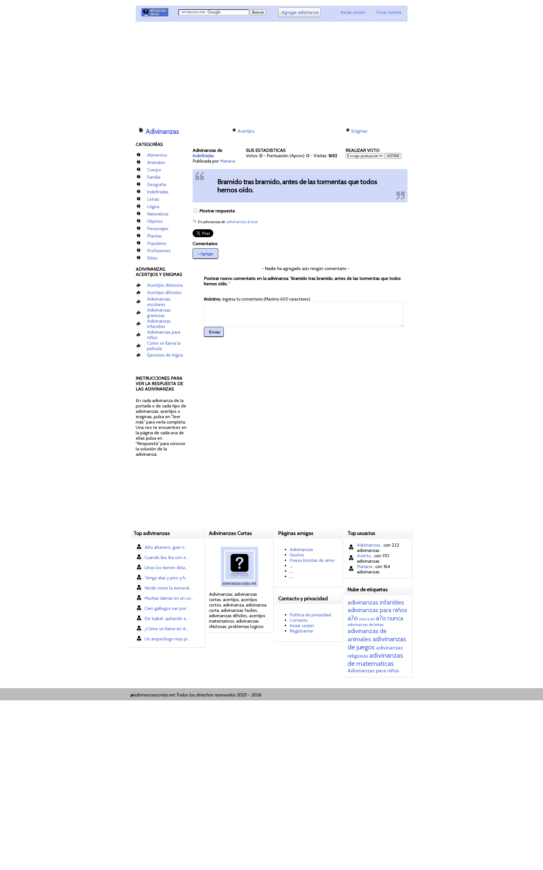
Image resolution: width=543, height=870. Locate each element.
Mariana (227, 161)
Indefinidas (158, 192)
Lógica (153, 206)
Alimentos (157, 155)
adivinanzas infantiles (376, 602)
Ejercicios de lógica (165, 355)
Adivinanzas (162, 131)
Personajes (158, 228)
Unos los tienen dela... (166, 567)
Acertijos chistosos (165, 285)
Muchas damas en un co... (169, 598)
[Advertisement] (238, 72)
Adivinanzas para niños (373, 671)
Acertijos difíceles (164, 292)
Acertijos (246, 131)
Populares (157, 243)
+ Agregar (205, 253)
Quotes (297, 555)
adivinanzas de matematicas (375, 659)
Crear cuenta (388, 12)
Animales (156, 162)
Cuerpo (154, 169)
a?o (353, 618)
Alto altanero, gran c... (166, 547)
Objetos (155, 221)
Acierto (364, 555)
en (372, 618)
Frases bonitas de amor (312, 560)
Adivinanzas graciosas (159, 312)
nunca (364, 618)
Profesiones (159, 250)
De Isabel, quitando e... (167, 618)
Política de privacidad (310, 615)
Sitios (152, 258)
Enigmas (359, 131)
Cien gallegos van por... (167, 608)
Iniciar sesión (353, 12)
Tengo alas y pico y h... (166, 577)
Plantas (154, 236)
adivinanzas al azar (242, 221)
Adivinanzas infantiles (159, 323)
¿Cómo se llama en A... (166, 628)
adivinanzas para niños (377, 610)
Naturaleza (157, 214)
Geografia (156, 184)
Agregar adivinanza (299, 12)
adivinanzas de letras (366, 624)
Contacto (299, 620)
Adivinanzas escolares (159, 301)
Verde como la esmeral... (168, 588)
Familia (153, 177)
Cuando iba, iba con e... (166, 557)
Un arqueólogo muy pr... (167, 639)
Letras (153, 199)
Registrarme (301, 631)
